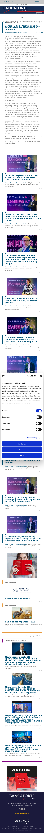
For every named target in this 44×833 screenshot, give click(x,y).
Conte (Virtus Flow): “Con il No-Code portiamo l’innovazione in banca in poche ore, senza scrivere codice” (23, 217)
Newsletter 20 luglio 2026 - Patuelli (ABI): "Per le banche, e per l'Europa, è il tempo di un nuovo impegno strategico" (23, 748)
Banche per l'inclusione (17, 599)
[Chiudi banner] (41, 376)
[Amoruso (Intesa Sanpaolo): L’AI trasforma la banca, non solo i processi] (22, 294)
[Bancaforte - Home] (15, 9)
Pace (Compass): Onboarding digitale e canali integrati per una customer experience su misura (23, 539)
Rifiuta (22, 456)
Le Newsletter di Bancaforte (15, 640)
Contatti (20, 805)
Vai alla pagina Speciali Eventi (32, 636)
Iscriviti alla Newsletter (7, 2)
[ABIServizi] (22, 821)
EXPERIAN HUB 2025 (13, 58)
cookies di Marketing (35, 21)
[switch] (39, 417)
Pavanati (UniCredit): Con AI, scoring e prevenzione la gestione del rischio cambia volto (23, 500)
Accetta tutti (22, 444)
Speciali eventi (10, 582)
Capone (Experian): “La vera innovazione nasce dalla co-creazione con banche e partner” (22, 339)
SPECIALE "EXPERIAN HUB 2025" (21, 137)
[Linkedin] (41, 23)
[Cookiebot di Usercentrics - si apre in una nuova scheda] (27, 376)
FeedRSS (25, 803)
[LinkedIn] (41, 13)
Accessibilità (28, 805)
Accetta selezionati (22, 450)
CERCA (37, 2)
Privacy (14, 805)
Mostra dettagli (32, 438)
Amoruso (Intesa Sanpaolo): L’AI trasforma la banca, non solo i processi (21, 300)
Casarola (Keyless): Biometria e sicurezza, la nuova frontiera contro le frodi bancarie (21, 177)
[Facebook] (37, 13)
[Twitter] (39, 13)
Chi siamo (11, 803)
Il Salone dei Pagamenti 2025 (20, 622)
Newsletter (18, 803)
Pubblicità (33, 803)
